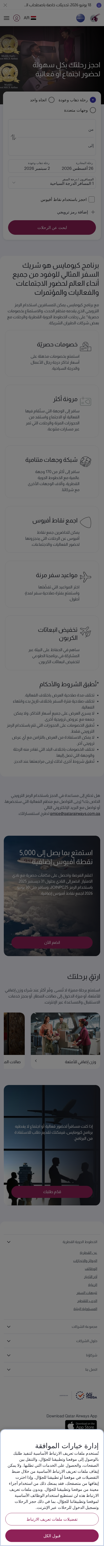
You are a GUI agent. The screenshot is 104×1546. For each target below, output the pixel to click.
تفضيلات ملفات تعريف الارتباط (52, 1519)
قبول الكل (51, 1535)
